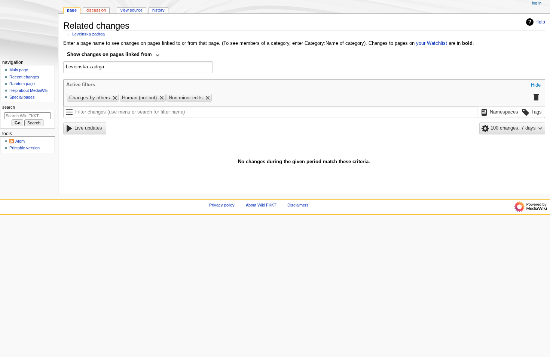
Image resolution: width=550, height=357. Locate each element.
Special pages (22, 97)
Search (8, 107)
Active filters (80, 84)
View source (131, 10)
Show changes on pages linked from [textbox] (109, 54)
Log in (536, 3)
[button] (535, 85)
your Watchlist (431, 43)
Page (72, 10)
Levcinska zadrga (88, 34)
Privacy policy (222, 205)
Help (540, 22)
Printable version (24, 148)
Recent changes (24, 77)
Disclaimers (298, 205)
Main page (18, 70)
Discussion (96, 10)
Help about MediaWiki (28, 90)
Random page (22, 83)
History (158, 10)
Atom (20, 141)
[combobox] (113, 55)
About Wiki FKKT (261, 205)
